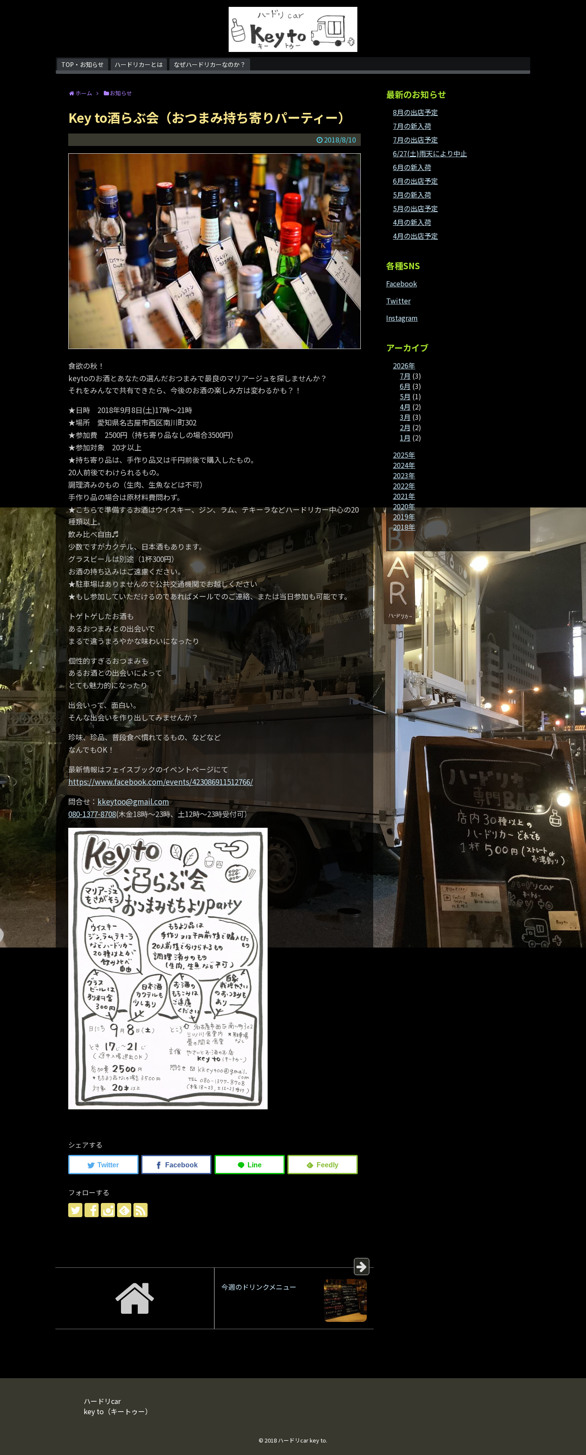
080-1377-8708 (92, 813)
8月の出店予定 (415, 112)
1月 (405, 437)
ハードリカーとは (139, 64)
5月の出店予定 (415, 208)
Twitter (398, 300)
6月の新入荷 (412, 167)
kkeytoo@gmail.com (133, 801)
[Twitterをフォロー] (75, 1210)
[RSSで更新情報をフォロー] (140, 1210)
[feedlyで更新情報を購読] (124, 1210)
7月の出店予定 (415, 139)
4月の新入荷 (412, 222)
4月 (405, 406)
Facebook (401, 283)
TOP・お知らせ (82, 64)
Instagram (402, 318)
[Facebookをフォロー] (92, 1210)
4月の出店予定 (415, 236)
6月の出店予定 (415, 181)
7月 (405, 376)
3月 (405, 417)
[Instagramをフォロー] (108, 1210)
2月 (405, 427)
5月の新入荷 (412, 194)
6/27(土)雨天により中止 (430, 153)
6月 (405, 386)
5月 (405, 396)
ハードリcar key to (302, 1440)
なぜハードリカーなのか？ (210, 64)
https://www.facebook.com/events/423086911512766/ (160, 781)
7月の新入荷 (412, 126)
